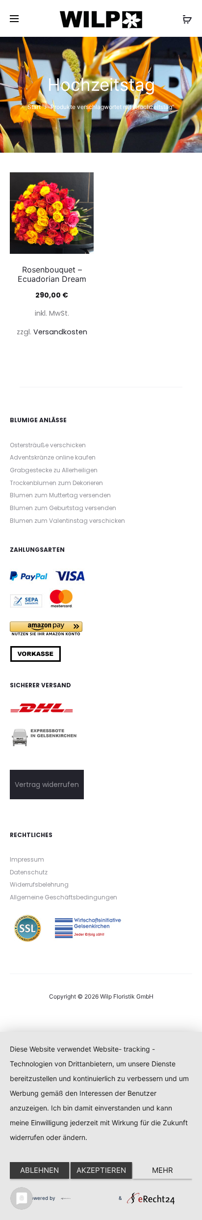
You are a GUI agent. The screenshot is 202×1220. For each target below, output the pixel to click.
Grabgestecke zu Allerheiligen (54, 470)
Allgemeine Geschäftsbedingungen (63, 897)
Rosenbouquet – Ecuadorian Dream (52, 274)
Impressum (27, 859)
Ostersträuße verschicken (48, 445)
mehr (162, 1170)
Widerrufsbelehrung (39, 884)
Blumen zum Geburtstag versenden (63, 508)
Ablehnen (39, 1170)
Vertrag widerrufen (47, 784)
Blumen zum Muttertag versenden (60, 495)
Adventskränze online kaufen (53, 457)
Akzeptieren (101, 1170)
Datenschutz (29, 872)
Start (34, 106)
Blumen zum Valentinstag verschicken (67, 520)
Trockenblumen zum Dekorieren (56, 483)
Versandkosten (60, 332)
